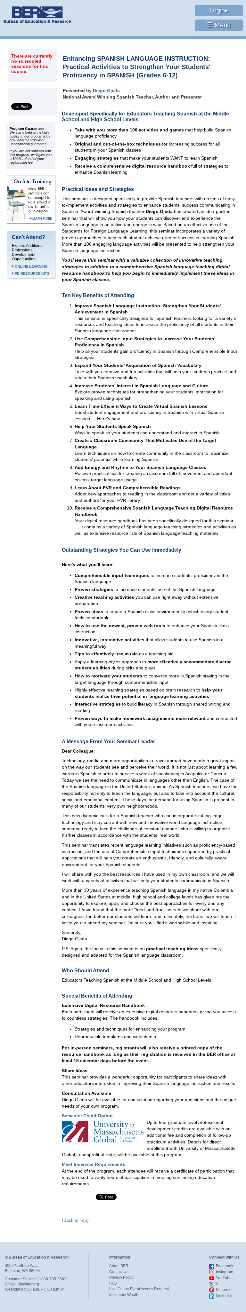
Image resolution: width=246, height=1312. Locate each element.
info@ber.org (28, 1284)
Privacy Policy (121, 1277)
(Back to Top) (75, 1220)
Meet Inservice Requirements (93, 1164)
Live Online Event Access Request (139, 1289)
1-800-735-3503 (52, 1279)
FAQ (113, 1283)
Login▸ (218, 10)
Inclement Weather (125, 1294)
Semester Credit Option (87, 1115)
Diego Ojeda (106, 90)
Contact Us (118, 1271)
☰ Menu (219, 24)
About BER (118, 1266)
